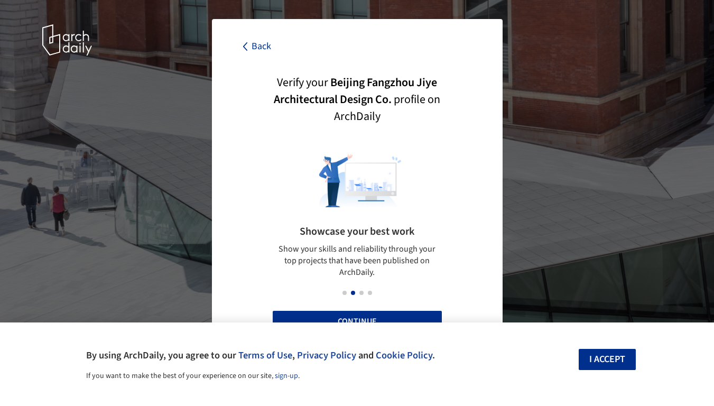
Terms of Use (265, 355)
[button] (344, 293)
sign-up (286, 376)
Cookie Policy (404, 355)
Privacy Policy (326, 355)
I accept (607, 359)
